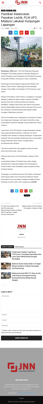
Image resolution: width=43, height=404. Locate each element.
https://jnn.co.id (21, 237)
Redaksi (21, 398)
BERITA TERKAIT (7, 247)
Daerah (3, 10)
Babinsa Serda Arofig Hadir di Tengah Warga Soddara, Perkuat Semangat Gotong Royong (26, 266)
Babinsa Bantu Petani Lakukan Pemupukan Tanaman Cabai (32, 207)
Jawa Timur (9, 10)
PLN (15, 10)
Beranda (3, 7)
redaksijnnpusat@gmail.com (26, 393)
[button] (40, 2)
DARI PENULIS (19, 247)
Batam (3, 256)
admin (7, 28)
